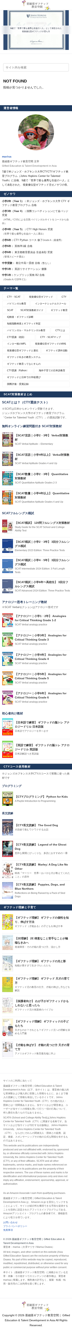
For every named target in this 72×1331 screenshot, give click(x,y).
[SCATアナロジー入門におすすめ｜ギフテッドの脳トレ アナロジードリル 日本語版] (7, 727)
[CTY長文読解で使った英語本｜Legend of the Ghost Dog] (7, 849)
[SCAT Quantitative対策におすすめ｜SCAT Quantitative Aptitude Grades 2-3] (7, 478)
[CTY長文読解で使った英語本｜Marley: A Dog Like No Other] (7, 870)
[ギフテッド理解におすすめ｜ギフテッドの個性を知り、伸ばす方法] (7, 922)
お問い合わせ (10, 1222)
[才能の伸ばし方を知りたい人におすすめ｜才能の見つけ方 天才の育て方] (7, 1049)
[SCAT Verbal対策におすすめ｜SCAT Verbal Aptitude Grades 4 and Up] (7, 459)
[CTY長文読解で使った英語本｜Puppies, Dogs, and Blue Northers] (7, 890)
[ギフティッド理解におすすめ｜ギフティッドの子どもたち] (7, 1027)
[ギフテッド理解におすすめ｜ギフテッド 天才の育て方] (7, 984)
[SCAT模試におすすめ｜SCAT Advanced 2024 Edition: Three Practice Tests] (7, 586)
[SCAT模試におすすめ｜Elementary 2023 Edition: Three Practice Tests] (7, 546)
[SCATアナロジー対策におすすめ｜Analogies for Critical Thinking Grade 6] (7, 697)
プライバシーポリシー (15, 1226)
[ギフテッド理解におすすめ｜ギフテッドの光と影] (7, 963)
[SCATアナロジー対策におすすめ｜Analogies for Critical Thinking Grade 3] (7, 639)
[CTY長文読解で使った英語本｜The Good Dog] (7, 827)
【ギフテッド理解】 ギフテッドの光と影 (40, 961)
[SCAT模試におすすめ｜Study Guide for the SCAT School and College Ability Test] (7, 526)
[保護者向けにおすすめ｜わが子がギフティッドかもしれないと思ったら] (7, 1005)
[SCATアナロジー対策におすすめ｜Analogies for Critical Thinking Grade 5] (7, 678)
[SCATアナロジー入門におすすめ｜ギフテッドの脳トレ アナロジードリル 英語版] (7, 749)
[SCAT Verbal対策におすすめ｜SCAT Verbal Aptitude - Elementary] (7, 439)
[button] (63, 67)
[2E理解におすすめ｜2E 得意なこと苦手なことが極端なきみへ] (7, 942)
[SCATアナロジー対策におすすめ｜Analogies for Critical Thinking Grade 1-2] (7, 620)
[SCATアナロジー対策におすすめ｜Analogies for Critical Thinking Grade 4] (7, 659)
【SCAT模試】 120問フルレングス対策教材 (42, 522)
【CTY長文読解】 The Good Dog (36, 825)
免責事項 (8, 1230)
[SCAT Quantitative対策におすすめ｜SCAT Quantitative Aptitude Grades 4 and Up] (7, 497)
